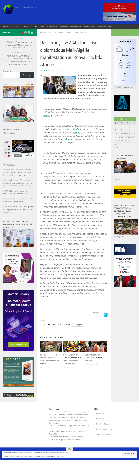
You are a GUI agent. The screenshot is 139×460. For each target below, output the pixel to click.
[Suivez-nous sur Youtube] (22, 32)
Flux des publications (103, 424)
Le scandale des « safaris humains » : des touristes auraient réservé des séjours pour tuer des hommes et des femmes (18, 183)
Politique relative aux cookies (55, 456)
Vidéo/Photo (52, 27)
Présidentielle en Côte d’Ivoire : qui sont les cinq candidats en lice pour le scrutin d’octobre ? (18, 209)
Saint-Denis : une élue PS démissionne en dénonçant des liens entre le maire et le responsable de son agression (18, 172)
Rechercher (7, 71)
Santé (42, 27)
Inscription (100, 414)
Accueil (6, 27)
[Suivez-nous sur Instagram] (29, 32)
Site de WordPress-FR (104, 434)
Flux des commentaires (104, 429)
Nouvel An (70, 129)
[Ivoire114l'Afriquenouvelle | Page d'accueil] (8, 9)
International (89, 27)
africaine (53, 33)
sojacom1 (47, 71)
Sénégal (76, 132)
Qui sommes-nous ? (105, 27)
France (61, 139)
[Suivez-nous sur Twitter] (32, 32)
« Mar (116, 147)
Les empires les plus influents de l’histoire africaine (93, 358)
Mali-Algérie (80, 33)
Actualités (15, 27)
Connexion (100, 419)
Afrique (25, 27)
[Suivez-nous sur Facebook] (25, 32)
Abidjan (43, 33)
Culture (34, 27)
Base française (66, 33)
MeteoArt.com (128, 87)
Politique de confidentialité (70, 27)
